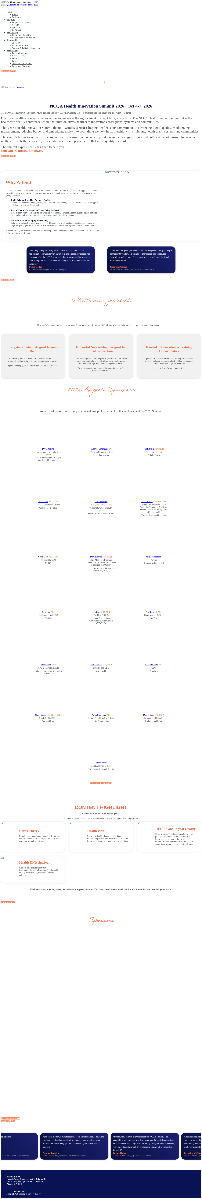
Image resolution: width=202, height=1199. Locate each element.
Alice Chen (43, 501)
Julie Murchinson (153, 557)
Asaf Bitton (149, 449)
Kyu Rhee (96, 612)
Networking (12, 32)
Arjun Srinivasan (99, 715)
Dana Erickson (101, 501)
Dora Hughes (96, 557)
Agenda (15, 24)
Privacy (15, 61)
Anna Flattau (147, 501)
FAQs (14, 58)
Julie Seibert (46, 664)
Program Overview (20, 22)
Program (11, 19)
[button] (8, 71)
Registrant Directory (21, 66)
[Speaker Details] (48, 432)
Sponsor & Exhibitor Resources (26, 48)
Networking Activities (21, 35)
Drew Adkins (48, 449)
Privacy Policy (34, 1194)
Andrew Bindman (99, 449)
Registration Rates (20, 53)
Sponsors (16, 42)
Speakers (16, 27)
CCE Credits (17, 30)
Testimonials (17, 17)
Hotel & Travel (18, 55)
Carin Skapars (41, 715)
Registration (12, 50)
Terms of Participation (22, 63)
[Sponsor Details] (47, 958)
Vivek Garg (43, 557)
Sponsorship (12, 40)
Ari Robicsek (151, 612)
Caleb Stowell (101, 763)
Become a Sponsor (20, 45)
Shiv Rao (46, 612)
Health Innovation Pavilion (23, 37)
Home (9, 12)
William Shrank (151, 664)
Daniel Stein (148, 715)
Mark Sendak (96, 664)
